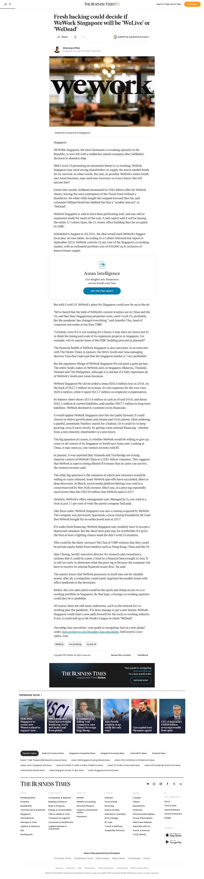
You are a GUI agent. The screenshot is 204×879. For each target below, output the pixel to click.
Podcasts (137, 810)
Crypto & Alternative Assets (87, 811)
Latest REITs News (138, 753)
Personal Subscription (144, 814)
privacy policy (89, 868)
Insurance (82, 816)
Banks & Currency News (53, 753)
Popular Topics (29, 753)
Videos (136, 801)
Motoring (109, 806)
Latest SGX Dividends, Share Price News (162, 765)
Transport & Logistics (59, 818)
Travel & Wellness (114, 826)
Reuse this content (121, 655)
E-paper (137, 797)
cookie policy (122, 868)
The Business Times (83, 858)
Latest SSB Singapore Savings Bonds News (90, 760)
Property (24, 801)
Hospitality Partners (115, 830)
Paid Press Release (142, 822)
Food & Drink (111, 801)
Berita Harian (119, 858)
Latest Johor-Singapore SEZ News (35, 765)
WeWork (59, 644)
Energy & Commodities (59, 810)
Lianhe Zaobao (103, 858)
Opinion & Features (30, 826)
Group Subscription (143, 818)
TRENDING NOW (29, 695)
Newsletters (139, 806)
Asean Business (172, 809)
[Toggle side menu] (5, 4)
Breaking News (27, 797)
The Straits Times (62, 858)
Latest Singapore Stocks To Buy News (66, 770)
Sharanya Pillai (71, 48)
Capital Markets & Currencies (57, 827)
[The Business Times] (99, 4)
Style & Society (112, 810)
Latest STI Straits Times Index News (123, 765)
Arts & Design (111, 818)
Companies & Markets (59, 797)
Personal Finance (85, 806)
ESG (22, 830)
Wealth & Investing (86, 801)
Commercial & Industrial (32, 810)
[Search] (10, 4)
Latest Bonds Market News (32, 770)
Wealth (80, 797)
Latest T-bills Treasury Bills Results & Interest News (43, 760)
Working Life (26, 834)
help (80, 868)
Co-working (75, 644)
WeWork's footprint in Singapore (72, 132)
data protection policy (140, 868)
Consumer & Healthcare (60, 822)
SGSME (167, 818)
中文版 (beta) (139, 834)
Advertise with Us (141, 826)
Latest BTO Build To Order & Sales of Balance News (79, 765)
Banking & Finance (57, 801)
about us (59, 868)
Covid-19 (91, 644)
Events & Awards (141, 830)
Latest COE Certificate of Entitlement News (134, 760)
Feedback (143, 655)
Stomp (146, 858)
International (27, 818)
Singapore (25, 814)
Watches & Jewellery (115, 814)
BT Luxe (108, 822)
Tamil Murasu (134, 858)
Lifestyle (109, 797)
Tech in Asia (170, 805)
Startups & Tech (28, 822)
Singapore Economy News (112, 753)
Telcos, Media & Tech (59, 814)
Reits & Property (56, 806)
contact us (70, 868)
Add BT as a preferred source (133, 37)
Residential (26, 806)
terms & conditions (106, 868)
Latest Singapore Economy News (103, 770)
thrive (167, 801)
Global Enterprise (173, 813)
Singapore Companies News (82, 753)
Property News (159, 753)
